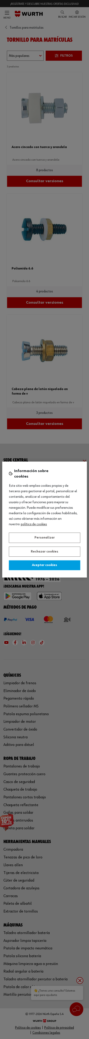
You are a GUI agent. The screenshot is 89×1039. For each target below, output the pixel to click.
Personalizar (44, 537)
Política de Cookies (34, 524)
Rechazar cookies (44, 551)
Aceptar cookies (44, 565)
